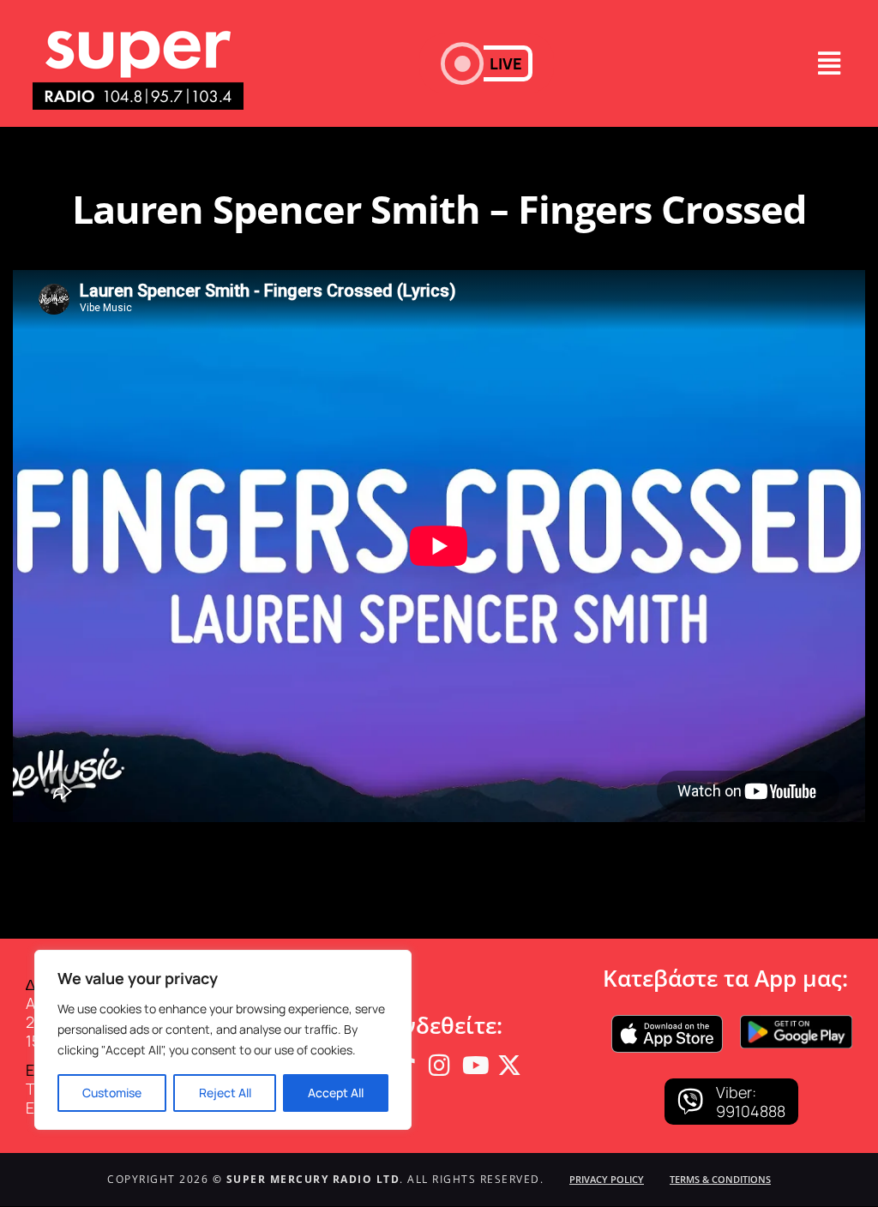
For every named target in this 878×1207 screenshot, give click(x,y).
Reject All (225, 1092)
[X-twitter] (509, 1066)
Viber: (736, 1092)
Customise (111, 1092)
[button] (486, 63)
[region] (223, 1040)
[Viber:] (690, 1101)
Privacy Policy (606, 1179)
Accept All (336, 1092)
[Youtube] (474, 1066)
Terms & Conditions (720, 1179)
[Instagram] (439, 1066)
